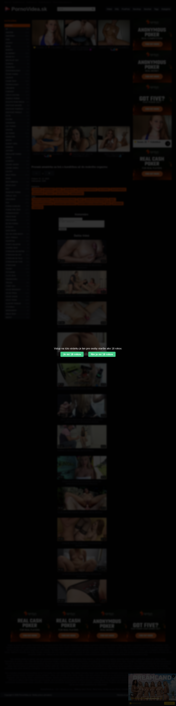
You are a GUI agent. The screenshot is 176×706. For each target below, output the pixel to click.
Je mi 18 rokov (72, 354)
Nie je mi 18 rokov (102, 354)
